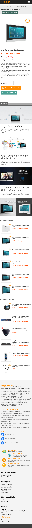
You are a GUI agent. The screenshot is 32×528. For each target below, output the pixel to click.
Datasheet (11, 104)
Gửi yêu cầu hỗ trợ (5, 476)
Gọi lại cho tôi (10, 92)
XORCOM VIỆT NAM (10, 434)
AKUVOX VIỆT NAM (10, 438)
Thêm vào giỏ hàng (12, 88)
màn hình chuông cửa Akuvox (9, 12)
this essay (2, 4)
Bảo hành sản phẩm (6, 489)
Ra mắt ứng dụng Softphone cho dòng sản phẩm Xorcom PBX (14, 420)
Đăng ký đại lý (4, 501)
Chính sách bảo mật (6, 486)
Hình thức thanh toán (6, 487)
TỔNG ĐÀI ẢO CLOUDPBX (11, 443)
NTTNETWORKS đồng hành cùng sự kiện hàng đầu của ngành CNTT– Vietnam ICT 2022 (15, 412)
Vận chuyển (4, 490)
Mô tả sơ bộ (4, 103)
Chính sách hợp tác (6, 500)
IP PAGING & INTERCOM (20, 7)
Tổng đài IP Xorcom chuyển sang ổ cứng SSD (15, 427)
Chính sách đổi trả (5, 492)
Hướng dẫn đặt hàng (6, 484)
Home (3, 7)
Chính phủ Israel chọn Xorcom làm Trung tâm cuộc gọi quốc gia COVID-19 (15, 416)
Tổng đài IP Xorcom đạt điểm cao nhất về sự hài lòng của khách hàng (15, 424)
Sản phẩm (9, 7)
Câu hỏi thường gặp (6, 475)
